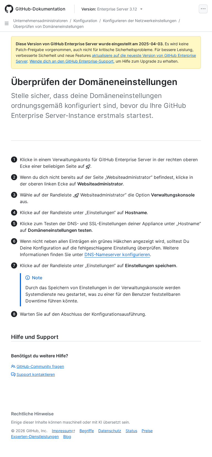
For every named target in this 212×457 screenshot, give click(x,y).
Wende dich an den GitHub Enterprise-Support (71, 61)
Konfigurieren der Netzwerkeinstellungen (139, 20)
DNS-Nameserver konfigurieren (117, 254)
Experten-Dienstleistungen (35, 436)
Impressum (62, 430)
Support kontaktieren (36, 374)
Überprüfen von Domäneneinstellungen (48, 26)
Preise (147, 430)
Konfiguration (85, 20)
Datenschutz (109, 430)
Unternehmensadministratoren (40, 20)
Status (131, 430)
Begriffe (87, 430)
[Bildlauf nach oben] (199, 444)
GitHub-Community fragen (40, 366)
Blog (67, 436)
